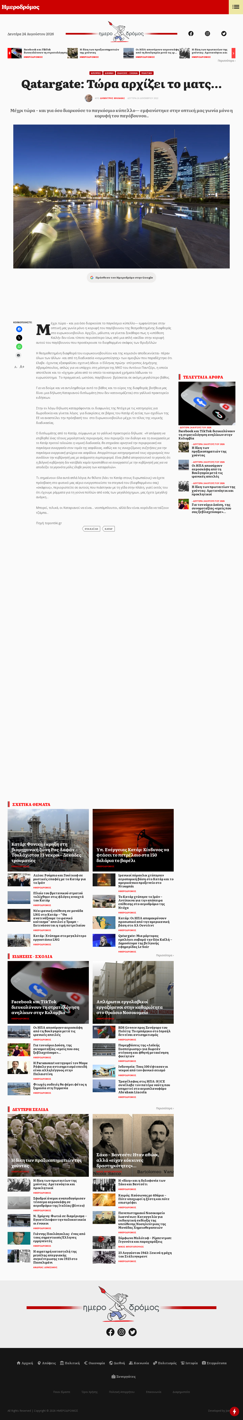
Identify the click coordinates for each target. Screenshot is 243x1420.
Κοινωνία (141, 1363)
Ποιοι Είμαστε (61, 1392)
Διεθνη (109, 73)
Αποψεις (96, 73)
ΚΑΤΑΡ (109, 528)
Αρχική (27, 1363)
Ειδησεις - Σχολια (127, 73)
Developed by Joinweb (221, 1410)
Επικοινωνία (153, 1392)
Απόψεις (48, 1363)
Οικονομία (96, 1363)
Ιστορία (191, 1363)
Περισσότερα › (226, 60)
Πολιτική (72, 1363)
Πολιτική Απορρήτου (122, 1392)
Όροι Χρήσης (90, 1392)
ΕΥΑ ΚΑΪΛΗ (91, 528)
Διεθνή (119, 1363)
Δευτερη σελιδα (30, 1109)
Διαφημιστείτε (181, 1392)
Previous (8, 54)
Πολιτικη (146, 73)
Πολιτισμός (167, 1363)
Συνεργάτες (126, 1376)
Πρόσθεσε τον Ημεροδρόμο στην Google (124, 277)
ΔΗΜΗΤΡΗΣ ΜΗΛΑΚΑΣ (112, 98)
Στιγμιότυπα (216, 1363)
